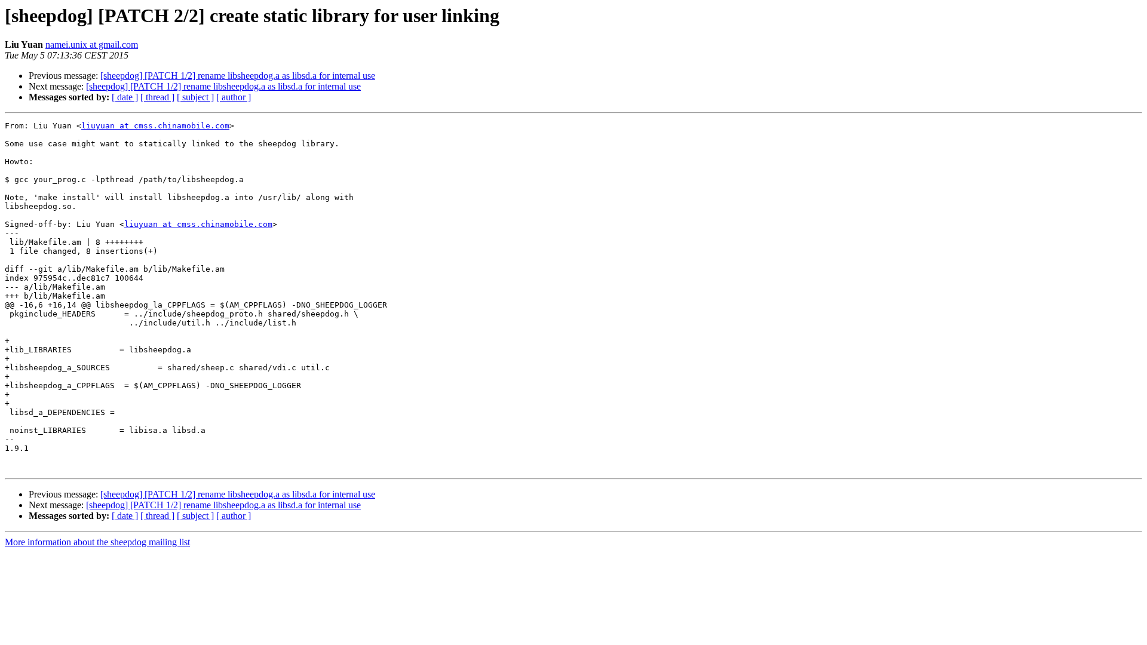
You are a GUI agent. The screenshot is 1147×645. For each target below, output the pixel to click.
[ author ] (233, 97)
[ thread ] (157, 97)
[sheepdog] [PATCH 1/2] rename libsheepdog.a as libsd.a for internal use (237, 75)
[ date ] (125, 97)
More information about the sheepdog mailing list (97, 542)
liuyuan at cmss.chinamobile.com (155, 125)
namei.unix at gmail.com (91, 44)
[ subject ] (195, 97)
